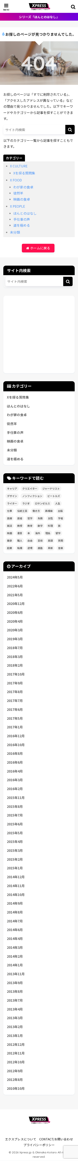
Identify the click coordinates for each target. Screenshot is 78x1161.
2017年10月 (16, 674)
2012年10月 (16, 1062)
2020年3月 (15, 630)
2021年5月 (15, 595)
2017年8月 (15, 691)
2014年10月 (16, 894)
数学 (40, 525)
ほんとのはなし (25, 213)
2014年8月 (15, 912)
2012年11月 (16, 1053)
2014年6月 (15, 929)
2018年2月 (15, 665)
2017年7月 (15, 700)
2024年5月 (15, 577)
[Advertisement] (39, 334)
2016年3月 (15, 780)
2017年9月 (15, 683)
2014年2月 (15, 956)
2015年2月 (15, 859)
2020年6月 (15, 612)
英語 (50, 540)
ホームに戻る (39, 247)
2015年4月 (15, 841)
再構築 (49, 510)
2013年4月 (15, 1009)
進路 (40, 548)
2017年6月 (15, 709)
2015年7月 (15, 815)
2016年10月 (16, 744)
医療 (9, 518)
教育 (29, 525)
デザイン (12, 496)
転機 (19, 548)
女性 (50, 518)
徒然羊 (18, 193)
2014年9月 (15, 903)
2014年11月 (16, 885)
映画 (9, 533)
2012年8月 (15, 1079)
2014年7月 (15, 921)
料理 (50, 525)
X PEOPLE (17, 206)
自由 (29, 540)
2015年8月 (15, 806)
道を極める (21, 225)
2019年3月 (15, 639)
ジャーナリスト (51, 488)
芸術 (40, 540)
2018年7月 (15, 647)
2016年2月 (15, 788)
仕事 (9, 510)
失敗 (40, 518)
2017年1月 (15, 727)
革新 (50, 548)
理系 (47, 533)
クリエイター (29, 488)
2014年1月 (15, 965)
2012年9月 (15, 1071)
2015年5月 (15, 833)
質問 (60, 540)
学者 (60, 518)
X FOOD (16, 180)
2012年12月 (16, 1044)
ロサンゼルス (42, 503)
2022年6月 (15, 586)
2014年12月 (16, 877)
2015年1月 (15, 868)
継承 (9, 540)
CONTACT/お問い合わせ (56, 1139)
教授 (19, 525)
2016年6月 (15, 762)
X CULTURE (18, 165)
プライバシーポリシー (39, 1145)
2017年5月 (15, 718)
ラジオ (26, 503)
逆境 (29, 548)
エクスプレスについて (20, 1139)
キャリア (12, 488)
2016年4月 (15, 771)
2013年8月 (15, 991)
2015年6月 (15, 824)
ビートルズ (53, 496)
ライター (12, 503)
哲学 (29, 518)
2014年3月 (15, 947)
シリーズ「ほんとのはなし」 (39, 17)
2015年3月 (15, 850)
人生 (57, 503)
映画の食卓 (21, 199)
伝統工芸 (22, 510)
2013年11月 (16, 974)
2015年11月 (16, 797)
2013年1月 (15, 1035)
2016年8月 (15, 753)
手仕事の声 (21, 219)
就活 (9, 525)
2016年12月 (16, 736)
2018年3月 (15, 656)
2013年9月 (15, 982)
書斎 (19, 533)
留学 (58, 533)
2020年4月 (15, 621)
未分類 (15, 232)
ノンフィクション (32, 496)
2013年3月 (15, 1017)
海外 (37, 533)
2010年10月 (16, 1088)
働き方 (36, 510)
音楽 (60, 548)
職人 (19, 540)
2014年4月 (15, 938)
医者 (19, 518)
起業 (9, 548)
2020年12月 (16, 603)
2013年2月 (15, 1026)
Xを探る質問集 (24, 172)
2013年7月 (15, 1000)
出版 (60, 510)
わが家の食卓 (23, 187)
